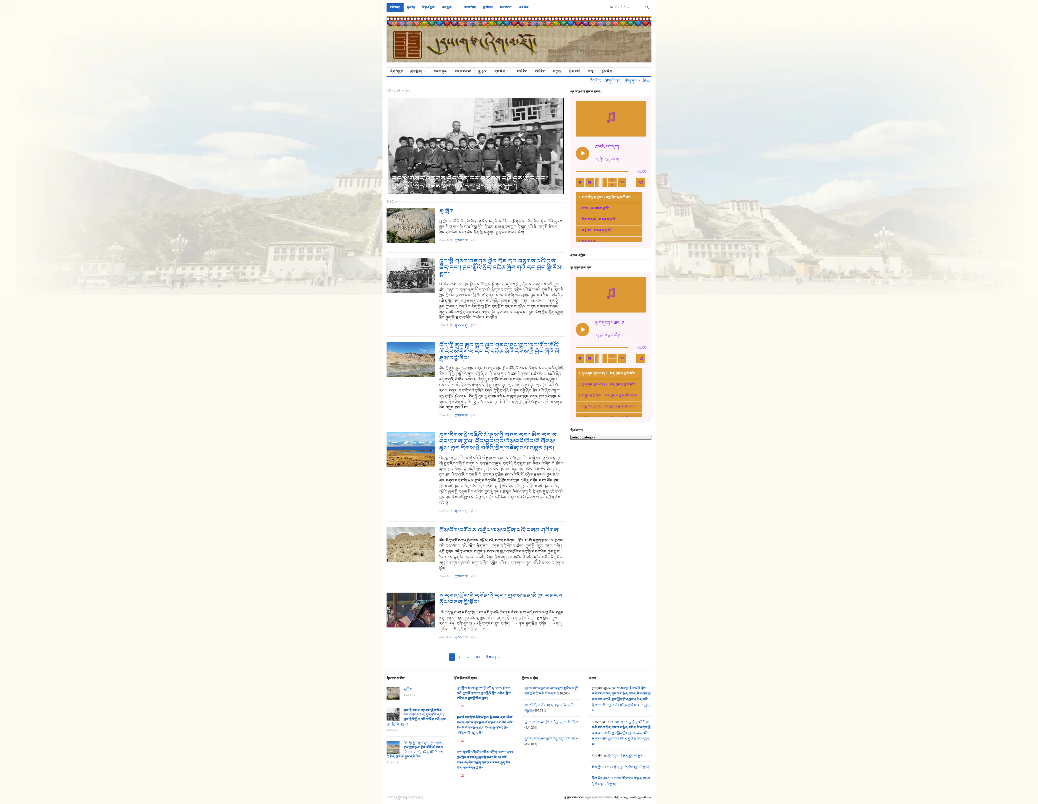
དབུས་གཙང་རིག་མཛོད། (410, 797)
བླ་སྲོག (446, 211)
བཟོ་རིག (522, 72)
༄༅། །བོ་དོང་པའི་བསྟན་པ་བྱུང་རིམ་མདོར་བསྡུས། (550, 708)
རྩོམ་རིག (606, 72)
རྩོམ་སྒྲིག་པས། (600, 767)
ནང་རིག (499, 72)
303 (477, 657)
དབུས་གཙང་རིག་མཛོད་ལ (599, 797)
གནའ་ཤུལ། (440, 72)
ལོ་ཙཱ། (591, 72)
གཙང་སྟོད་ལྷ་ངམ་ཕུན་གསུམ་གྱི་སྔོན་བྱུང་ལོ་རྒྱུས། (621, 781)
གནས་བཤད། (463, 72)
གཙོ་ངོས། (395, 7)
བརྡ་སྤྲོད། (447, 7)
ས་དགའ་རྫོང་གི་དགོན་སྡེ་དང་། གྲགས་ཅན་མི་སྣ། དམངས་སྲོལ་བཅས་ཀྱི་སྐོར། (501, 599)
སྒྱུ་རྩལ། (482, 72)
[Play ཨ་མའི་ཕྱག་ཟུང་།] (582, 153)
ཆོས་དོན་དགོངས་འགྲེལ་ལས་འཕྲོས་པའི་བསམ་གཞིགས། (499, 530)
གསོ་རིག (540, 72)
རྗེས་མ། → (493, 657)
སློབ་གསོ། (574, 72)
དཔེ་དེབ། (524, 7)
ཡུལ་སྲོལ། (416, 72)
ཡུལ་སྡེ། (411, 7)
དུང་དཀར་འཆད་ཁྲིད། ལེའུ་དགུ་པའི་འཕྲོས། (551, 722)
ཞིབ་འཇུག (396, 72)
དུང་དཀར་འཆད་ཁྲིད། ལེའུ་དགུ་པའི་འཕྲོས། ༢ (552, 739)
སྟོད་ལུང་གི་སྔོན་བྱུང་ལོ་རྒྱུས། (625, 756)
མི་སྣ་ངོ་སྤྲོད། (428, 7)
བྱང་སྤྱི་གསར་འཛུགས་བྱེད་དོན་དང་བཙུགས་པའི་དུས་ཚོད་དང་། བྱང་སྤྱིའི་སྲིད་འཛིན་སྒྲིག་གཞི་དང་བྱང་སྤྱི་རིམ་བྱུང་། (470, 182)
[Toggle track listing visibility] (640, 182)
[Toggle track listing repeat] (622, 182)
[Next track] (589, 182)
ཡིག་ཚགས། (506, 7)
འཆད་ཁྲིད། (470, 7)
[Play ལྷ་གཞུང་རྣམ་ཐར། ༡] (582, 329)
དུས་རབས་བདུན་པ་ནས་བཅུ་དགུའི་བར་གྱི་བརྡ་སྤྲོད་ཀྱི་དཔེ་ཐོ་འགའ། (551, 691)
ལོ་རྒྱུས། (557, 72)
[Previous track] (580, 182)
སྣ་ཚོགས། (488, 7)
